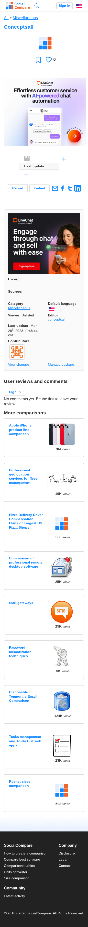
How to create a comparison (25, 853)
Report (17, 188)
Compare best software (22, 859)
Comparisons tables (19, 866)
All (6, 18)
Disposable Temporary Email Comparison (23, 696)
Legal (63, 859)
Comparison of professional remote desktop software (26, 562)
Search (36, 5)
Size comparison (17, 878)
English (79, 6)
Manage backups (61, 364)
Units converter (15, 872)
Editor (53, 315)
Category (15, 304)
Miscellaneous (25, 18)
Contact (65, 866)
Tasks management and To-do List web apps (25, 741)
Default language (62, 304)
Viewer (13, 315)
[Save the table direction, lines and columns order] (27, 158)
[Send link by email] (55, 188)
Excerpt (14, 279)
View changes (19, 364)
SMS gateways (21, 603)
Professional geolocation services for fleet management (23, 476)
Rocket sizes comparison (19, 784)
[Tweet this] (70, 188)
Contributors (18, 341)
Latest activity (14, 896)
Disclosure (67, 853)
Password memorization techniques (20, 651)
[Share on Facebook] (62, 188)
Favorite (38, 59)
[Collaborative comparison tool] (18, 6)
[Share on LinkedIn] (77, 188)
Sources (15, 291)
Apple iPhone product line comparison (20, 429)
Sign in (64, 6)
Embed (39, 188)
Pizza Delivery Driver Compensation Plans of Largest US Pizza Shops (26, 521)
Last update (18, 326)
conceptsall (56, 319)
